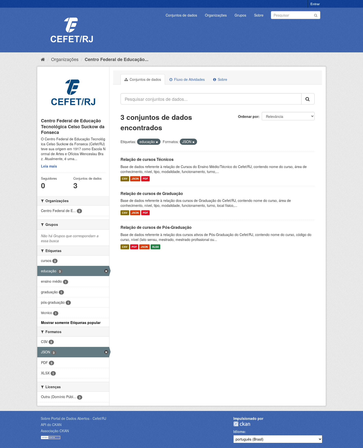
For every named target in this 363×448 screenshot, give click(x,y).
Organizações (216, 15)
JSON (135, 179)
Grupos (240, 15)
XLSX (155, 247)
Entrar (315, 3)
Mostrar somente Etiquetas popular (71, 322)
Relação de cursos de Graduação (152, 193)
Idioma (239, 431)
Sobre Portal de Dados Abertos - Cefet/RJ (73, 418)
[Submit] (316, 15)
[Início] (43, 59)
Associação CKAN (55, 430)
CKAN (241, 424)
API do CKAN (51, 424)
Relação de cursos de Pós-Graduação (156, 227)
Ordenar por (248, 116)
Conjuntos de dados (181, 15)
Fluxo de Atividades (189, 79)
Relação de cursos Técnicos (147, 159)
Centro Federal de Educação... (116, 59)
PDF (145, 179)
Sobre (258, 15)
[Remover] (157, 142)
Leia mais (49, 166)
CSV (124, 179)
